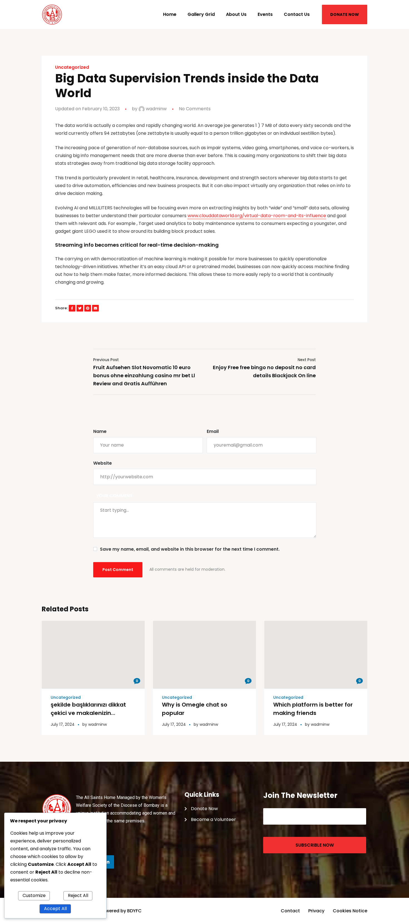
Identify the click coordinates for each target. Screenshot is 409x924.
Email (213, 431)
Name (100, 431)
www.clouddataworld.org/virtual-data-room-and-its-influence (257, 215)
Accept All (55, 908)
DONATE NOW (344, 14)
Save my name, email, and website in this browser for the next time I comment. (190, 549)
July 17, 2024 (63, 724)
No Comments (195, 109)
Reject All (78, 895)
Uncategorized (72, 67)
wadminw (156, 109)
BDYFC (134, 911)
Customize (34, 895)
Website (102, 463)
